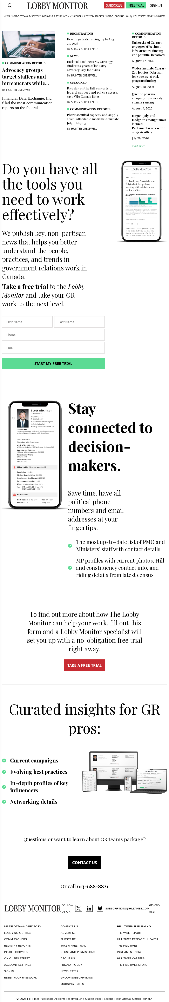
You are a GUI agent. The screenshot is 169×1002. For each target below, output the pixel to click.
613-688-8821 (154, 908)
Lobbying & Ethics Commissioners (62, 16)
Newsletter (69, 971)
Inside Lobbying (115, 16)
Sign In (156, 5)
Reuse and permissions (78, 952)
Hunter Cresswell (19, 90)
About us (68, 958)
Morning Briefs (156, 16)
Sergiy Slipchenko (84, 49)
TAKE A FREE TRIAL (84, 665)
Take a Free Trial (73, 945)
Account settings (17, 965)
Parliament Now (129, 952)
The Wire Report (129, 933)
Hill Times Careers (130, 958)
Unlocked (78, 82)
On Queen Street (136, 16)
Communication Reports (25, 63)
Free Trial (136, 5)
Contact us (84, 862)
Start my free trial (53, 363)
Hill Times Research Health (137, 939)
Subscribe (114, 5)
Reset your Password (20, 977)
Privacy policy (71, 965)
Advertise (68, 933)
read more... (140, 146)
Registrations (82, 33)
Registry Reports (94, 16)
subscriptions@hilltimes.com (127, 908)
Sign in (9, 971)
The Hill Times (127, 945)
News (7, 16)
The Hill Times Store (132, 965)
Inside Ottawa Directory (26, 16)
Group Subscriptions (77, 977)
